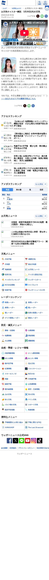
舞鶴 (9, 208)
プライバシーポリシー (26, 448)
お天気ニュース (16, 8)
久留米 (10, 199)
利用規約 (13, 448)
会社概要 (4, 448)
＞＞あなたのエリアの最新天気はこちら (18, 99)
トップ (5, 8)
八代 (9, 204)
